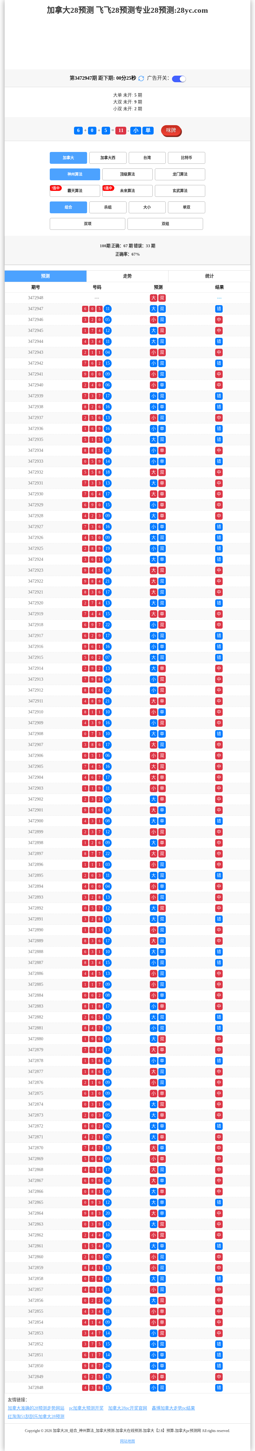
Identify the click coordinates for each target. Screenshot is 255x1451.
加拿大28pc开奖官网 (127, 1408)
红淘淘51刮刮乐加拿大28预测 (36, 1416)
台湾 (147, 158)
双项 (87, 224)
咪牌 (171, 130)
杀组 (108, 207)
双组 (165, 224)
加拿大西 (107, 158)
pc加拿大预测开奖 (86, 1408)
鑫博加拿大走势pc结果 (173, 1408)
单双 (186, 207)
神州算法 (74, 174)
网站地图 (127, 1441)
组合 (68, 207)
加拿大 (68, 158)
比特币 (186, 158)
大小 (147, 207)
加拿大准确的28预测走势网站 (36, 1408)
